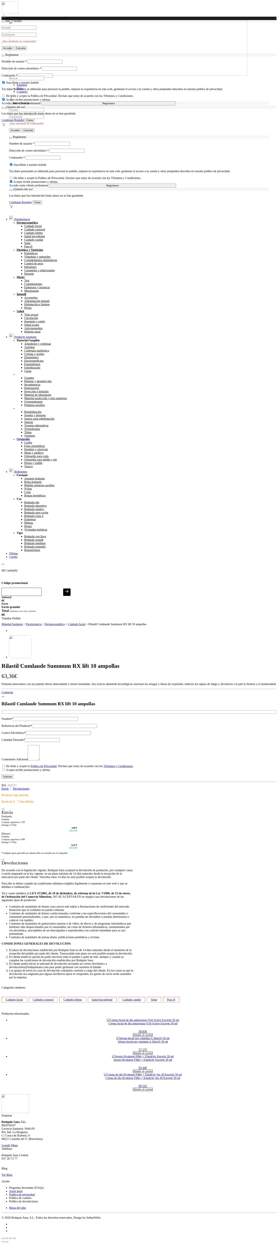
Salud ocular (31, 324)
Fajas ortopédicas (34, 446)
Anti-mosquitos (33, 328)
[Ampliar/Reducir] (3, 1238)
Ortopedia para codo (36, 456)
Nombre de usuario (21, 143)
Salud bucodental (34, 236)
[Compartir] (10, 1238)
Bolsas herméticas (35, 495)
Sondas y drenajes (35, 415)
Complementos (33, 284)
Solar (27, 243)
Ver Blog (7, 1174)
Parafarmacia (22, 219)
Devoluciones (21, 788)
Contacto (22, 91)
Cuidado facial (33, 226)
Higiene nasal (32, 331)
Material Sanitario (12, 624)
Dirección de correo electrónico (29, 150)
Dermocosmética (27, 222)
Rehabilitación (32, 411)
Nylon (28, 488)
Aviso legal (16, 1191)
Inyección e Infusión (36, 391)
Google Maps (10, 1145)
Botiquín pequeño (35, 546)
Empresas (30, 519)
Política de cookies (20, 1198)
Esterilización (32, 367)
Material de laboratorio (37, 394)
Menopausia (31, 290)
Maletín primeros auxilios (39, 485)
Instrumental (31, 388)
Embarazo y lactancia (37, 287)
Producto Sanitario (25, 337)
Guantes (29, 377)
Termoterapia (32, 428)
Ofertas (13, 553)
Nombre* (7, 718)
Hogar (28, 526)
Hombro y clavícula (36, 449)
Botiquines (20, 471)
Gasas (27, 371)
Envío (5, 788)
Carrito (13, 556)
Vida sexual (31, 314)
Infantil (21, 294)
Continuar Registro (13, 120)
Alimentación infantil (36, 301)
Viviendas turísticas (35, 529)
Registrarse (108, 103)
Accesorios (30, 297)
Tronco (28, 466)
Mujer (21, 277)
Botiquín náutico (34, 509)
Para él (28, 246)
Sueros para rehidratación (39, 418)
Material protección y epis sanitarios (45, 398)
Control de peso (33, 263)
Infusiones (30, 267)
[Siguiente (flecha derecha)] (6, 1241)
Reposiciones (32, 550)
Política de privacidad (22, 1194)
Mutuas (28, 522)
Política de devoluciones (23, 1201)
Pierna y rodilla (33, 463)
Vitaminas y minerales (37, 256)
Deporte (29, 273)
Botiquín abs (31, 502)
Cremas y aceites (34, 354)
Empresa (22, 84)
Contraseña (17, 157)
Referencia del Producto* (17, 725)
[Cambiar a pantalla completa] (6, 1238)
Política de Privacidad (44, 766)
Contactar (7, 692)
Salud (20, 311)
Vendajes (29, 435)
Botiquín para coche (36, 512)
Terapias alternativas (36, 425)
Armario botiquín (34, 478)
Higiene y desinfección (38, 381)
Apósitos (29, 347)
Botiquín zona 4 (33, 516)
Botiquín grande (33, 539)
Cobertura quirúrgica (36, 350)
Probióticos (31, 253)
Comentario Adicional (15, 759)
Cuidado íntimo (33, 232)
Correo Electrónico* (14, 732)
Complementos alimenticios (40, 260)
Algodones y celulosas (37, 343)
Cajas (27, 492)
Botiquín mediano (35, 543)
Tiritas (28, 432)
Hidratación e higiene (37, 304)
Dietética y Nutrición (30, 249)
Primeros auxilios (34, 405)
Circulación (31, 318)
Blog (20, 88)
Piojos (28, 307)
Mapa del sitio (17, 1207)
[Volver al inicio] (10, 12)
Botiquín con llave (35, 536)
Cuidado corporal (34, 229)
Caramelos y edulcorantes (39, 270)
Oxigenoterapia (33, 401)
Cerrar (29, 120)
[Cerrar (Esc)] (14, 1238)
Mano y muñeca (33, 452)
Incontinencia (32, 384)
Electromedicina (33, 360)
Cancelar (28, 130)
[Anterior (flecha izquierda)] (3, 1241)
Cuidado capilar (33, 239)
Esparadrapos (32, 364)
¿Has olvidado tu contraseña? (26, 123)
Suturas (28, 422)
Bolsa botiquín (33, 481)
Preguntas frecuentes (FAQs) (26, 1187)
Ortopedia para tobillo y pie (40, 459)
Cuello (28, 442)
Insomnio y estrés (34, 321)
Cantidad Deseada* (13, 739)
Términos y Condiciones (118, 766)
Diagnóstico (31, 357)
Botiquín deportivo (35, 505)
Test (26, 280)
